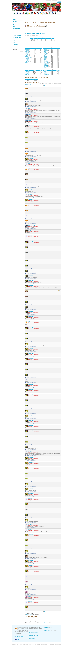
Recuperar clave (55, 2)
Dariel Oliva (45, 67)
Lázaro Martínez (46, 64)
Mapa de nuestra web (32, 638)
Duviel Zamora (27, 50)
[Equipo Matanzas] (29, 14)
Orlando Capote (45, 54)
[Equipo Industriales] (17, 14)
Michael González (46, 55)
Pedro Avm (29, 173)
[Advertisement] (43, 17)
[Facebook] (16, 640)
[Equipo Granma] (52, 14)
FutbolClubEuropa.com (50, 630)
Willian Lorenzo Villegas (31, 241)
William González (46, 65)
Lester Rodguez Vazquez (31, 290)
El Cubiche (29, 114)
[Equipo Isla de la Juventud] (26, 14)
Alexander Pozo (45, 51)
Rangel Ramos (45, 57)
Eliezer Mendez (30, 591)
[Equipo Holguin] (49, 14)
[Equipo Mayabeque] (23, 14)
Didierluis (29, 108)
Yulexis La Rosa (27, 55)
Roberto (29, 87)
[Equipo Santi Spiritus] (38, 14)
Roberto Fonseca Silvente (31, 225)
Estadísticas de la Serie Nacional (33, 635)
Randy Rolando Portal (28, 57)
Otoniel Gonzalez (27, 62)
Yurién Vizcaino (27, 52)
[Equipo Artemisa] (20, 14)
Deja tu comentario (28, 84)
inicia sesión (41, 622)
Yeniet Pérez (26, 53)
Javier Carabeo (45, 53)
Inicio (15, 636)
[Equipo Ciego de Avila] (41, 14)
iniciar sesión (27, 614)
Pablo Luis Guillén (27, 58)
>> (46, 85)
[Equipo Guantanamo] (58, 14)
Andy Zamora (27, 49)
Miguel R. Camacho (46, 66)
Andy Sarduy (27, 56)
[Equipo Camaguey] (43, 14)
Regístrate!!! (59, 2)
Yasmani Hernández (27, 61)
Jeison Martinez (45, 56)
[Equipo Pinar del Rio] (14, 14)
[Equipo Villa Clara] (35, 14)
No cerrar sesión (50, 2)
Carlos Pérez (45, 60)
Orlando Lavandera (46, 50)
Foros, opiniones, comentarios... (33, 632)
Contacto (22, 636)
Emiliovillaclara (30, 194)
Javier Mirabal (27, 60)
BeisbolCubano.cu (48, 627)
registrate (31, 614)
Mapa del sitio (18, 636)
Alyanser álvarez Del (46, 63)
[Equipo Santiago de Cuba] (55, 14)
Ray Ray (29, 125)
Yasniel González (46, 52)
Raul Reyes (26, 54)
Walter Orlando (27, 51)
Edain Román (45, 49)
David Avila (45, 58)
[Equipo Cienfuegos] (32, 14)
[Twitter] (18, 640)
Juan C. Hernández (46, 62)
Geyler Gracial (45, 59)
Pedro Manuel (27, 59)
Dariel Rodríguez (46, 61)
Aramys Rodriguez (30, 131)
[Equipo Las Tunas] (46, 14)
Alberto (29, 103)
